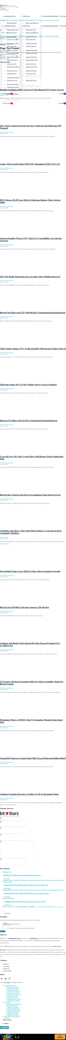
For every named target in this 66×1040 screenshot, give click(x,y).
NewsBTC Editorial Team (7, 93)
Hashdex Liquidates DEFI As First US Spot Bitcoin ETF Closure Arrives (32, 90)
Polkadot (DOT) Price (31, 80)
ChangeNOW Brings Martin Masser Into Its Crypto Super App (25, 885)
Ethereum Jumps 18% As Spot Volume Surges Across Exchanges (28, 384)
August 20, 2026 (4, 390)
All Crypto (63, 16)
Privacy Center (7, 970)
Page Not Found (8, 44)
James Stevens (4, 537)
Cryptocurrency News (9, 16)
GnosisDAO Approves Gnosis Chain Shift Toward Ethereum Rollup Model (33, 758)
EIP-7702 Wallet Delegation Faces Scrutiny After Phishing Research (30, 277)
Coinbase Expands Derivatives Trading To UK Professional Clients (29, 794)
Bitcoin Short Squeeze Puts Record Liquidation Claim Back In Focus (30, 495)
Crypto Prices (26, 16)
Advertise (4, 1027)
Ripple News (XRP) (12, 46)
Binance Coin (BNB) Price (32, 23)
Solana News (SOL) (12, 996)
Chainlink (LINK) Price (13, 1008)
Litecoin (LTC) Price (31, 73)
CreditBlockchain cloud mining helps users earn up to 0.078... (25, 901)
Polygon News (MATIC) (13, 1001)
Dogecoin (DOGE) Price (32, 60)
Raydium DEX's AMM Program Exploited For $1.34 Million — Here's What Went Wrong (29, 20)
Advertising (6, 966)
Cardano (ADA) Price (31, 46)
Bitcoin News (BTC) (12, 23)
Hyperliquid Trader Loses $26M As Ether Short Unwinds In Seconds (30, 571)
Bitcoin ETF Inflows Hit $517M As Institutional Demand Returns (28, 420)
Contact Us (6, 968)
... (4, 910)
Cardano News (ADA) (12, 60)
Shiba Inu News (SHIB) (13, 991)
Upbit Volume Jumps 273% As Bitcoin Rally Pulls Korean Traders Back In (33, 349)
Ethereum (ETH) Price (31, 66)
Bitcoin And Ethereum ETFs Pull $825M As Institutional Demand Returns (32, 312)
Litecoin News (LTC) (13, 998)
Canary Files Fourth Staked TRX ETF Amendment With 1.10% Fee (30, 164)
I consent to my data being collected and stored (21, 928)
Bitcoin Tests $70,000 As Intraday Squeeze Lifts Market (24, 607)
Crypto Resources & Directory (50, 16)
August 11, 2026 (4, 799)
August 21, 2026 (4, 95)
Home (1, 44)
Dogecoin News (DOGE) (14, 994)
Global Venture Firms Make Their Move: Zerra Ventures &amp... (26, 893)
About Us (6, 964)
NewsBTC (7, 982)
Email (5, 923)
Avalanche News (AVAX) (13, 87)
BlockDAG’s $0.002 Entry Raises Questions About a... (22, 875)
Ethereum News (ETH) (13, 988)
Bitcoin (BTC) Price (31, 39)
